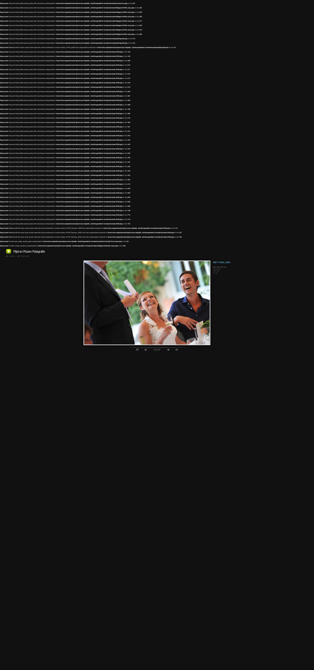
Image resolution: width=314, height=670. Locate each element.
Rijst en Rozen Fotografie (29, 251)
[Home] (7, 256)
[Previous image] (146, 349)
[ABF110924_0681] (147, 344)
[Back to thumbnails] (137, 349)
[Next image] (168, 349)
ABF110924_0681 (23, 256)
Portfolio (12, 256)
